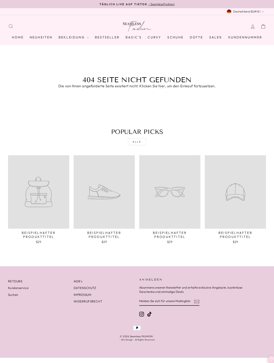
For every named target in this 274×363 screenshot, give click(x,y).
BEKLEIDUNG (72, 37)
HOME (18, 37)
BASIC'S (134, 37)
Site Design (127, 339)
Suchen (13, 295)
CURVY (154, 37)
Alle (137, 141)
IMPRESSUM (82, 295)
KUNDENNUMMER (245, 37)
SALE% (215, 37)
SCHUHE (175, 37)
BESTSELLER (107, 37)
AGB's (78, 281)
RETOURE (15, 281)
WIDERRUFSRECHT (88, 301)
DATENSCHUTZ (85, 288)
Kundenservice (18, 288)
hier (161, 86)
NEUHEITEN (41, 37)
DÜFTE (196, 37)
